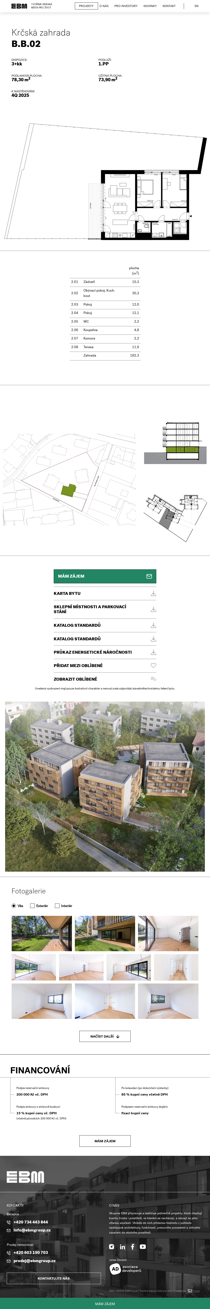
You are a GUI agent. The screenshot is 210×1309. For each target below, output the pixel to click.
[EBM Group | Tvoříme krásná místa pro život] (19, 6)
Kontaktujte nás (54, 1279)
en (197, 6)
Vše (20, 906)
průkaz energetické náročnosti (93, 653)
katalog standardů (77, 639)
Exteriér (42, 906)
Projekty (86, 6)
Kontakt (169, 6)
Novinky (150, 6)
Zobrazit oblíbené (75, 680)
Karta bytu (67, 594)
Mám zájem (105, 1304)
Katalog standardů (77, 626)
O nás (103, 6)
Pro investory (126, 6)
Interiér (66, 906)
